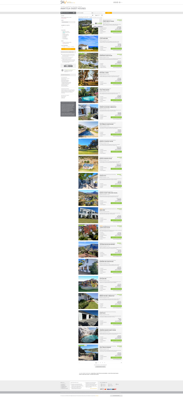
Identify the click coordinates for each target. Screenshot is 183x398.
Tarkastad (101, 140)
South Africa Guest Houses (113, 373)
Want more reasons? (93, 388)
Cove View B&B (104, 38)
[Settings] (117, 2)
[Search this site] (114, 2)
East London (102, 54)
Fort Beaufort (66, 90)
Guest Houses (74, 6)
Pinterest (111, 385)
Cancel (95, 26)
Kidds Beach (102, 294)
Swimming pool (65, 38)
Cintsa (68, 89)
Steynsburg (63, 92)
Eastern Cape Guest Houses (84, 374)
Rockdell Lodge (104, 73)
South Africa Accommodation (102, 373)
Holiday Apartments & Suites (66, 82)
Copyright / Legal (64, 386)
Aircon (64, 33)
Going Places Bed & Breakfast (108, 107)
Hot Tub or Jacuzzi (66, 31)
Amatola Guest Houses (94, 374)
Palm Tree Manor (104, 90)
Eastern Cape (80, 6)
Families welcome (66, 35)
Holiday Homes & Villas (65, 83)
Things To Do (63, 97)
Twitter (111, 384)
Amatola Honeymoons (64, 86)
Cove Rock (101, 37)
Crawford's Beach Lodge (107, 21)
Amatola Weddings (64, 85)
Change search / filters (100, 366)
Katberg (62, 91)
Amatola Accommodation (65, 78)
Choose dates (63, 18)
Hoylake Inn (103, 278)
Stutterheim (102, 71)
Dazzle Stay (103, 175)
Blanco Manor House (106, 158)
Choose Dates (100, 26)
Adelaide (62, 89)
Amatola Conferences (64, 84)
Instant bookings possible (67, 42)
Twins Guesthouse (105, 227)
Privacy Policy (63, 385)
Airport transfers (65, 34)
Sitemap (97, 395)
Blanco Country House (106, 141)
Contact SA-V (63, 384)
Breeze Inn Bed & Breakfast (107, 296)
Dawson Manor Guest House (108, 330)
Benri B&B (102, 210)
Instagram (104, 385)
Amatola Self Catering (64, 81)
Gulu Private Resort (105, 347)
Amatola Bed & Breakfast (65, 80)
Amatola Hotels (63, 79)
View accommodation (116, 31)
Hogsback (101, 243)
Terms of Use (63, 387)
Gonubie (69, 90)
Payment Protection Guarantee (71, 69)
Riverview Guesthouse (106, 55)
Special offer (67, 43)
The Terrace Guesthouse (106, 124)
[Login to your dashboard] (116, 2)
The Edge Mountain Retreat (107, 244)
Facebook (104, 384)
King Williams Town (106, 226)
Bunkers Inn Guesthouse (106, 261)
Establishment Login (64, 388)
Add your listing (116, 395)
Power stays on (67, 32)
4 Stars (68, 46)
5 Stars (73, 46)
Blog (118, 384)
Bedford (65, 89)
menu (120, 2)
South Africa (63, 6)
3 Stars (64, 46)
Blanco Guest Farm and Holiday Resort (111, 193)
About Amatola (63, 96)
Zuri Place (102, 313)
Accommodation (69, 6)
